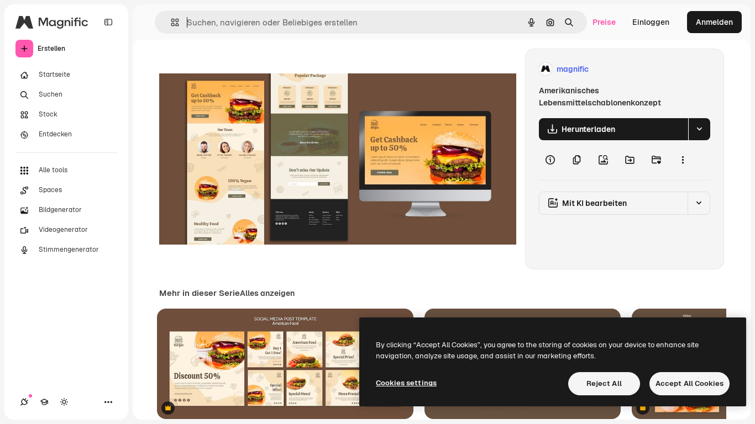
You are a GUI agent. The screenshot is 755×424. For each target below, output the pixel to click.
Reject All (604, 383)
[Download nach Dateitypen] (699, 129)
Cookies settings (406, 383)
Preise (604, 22)
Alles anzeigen (267, 293)
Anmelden (714, 22)
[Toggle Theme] (64, 402)
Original (229, 69)
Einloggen (650, 22)
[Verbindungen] (24, 402)
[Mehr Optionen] (683, 160)
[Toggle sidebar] (108, 22)
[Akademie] (44, 402)
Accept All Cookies (689, 383)
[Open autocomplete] (170, 22)
